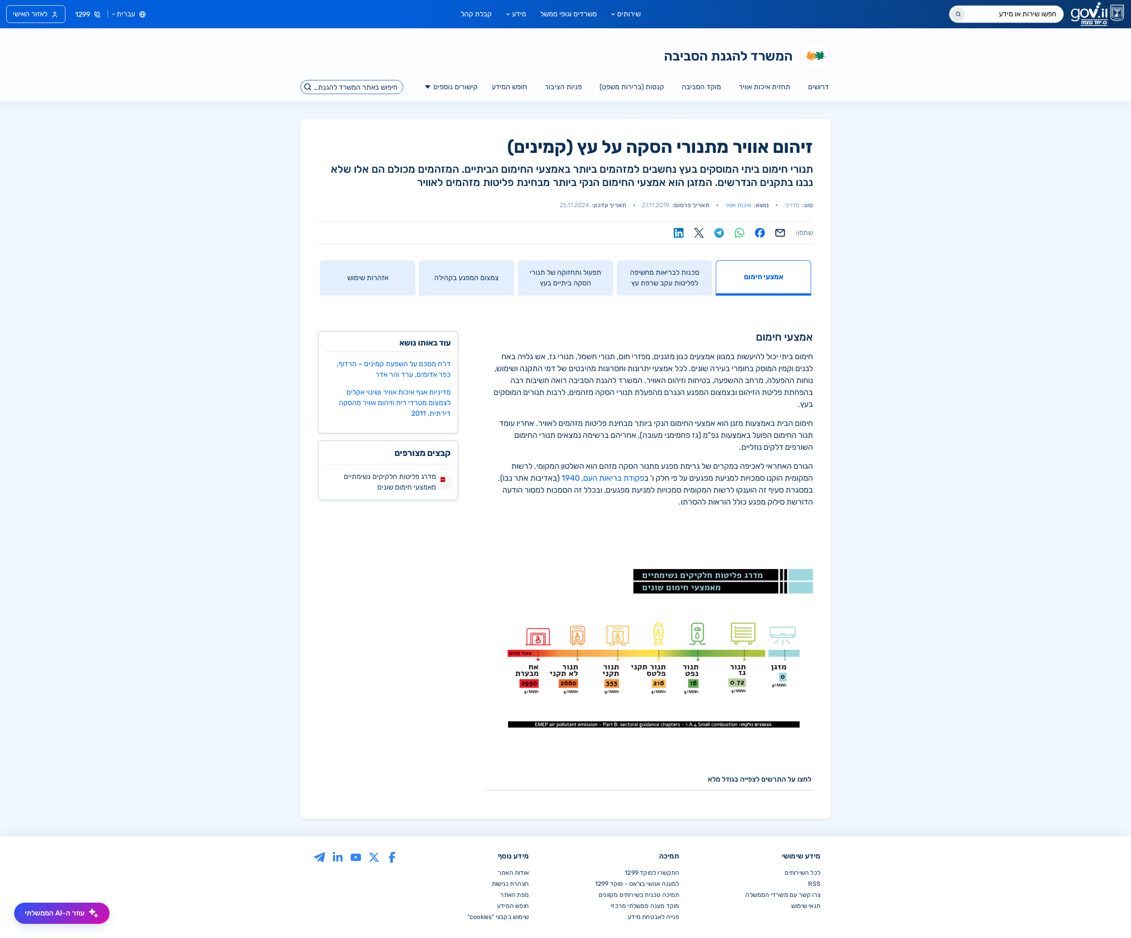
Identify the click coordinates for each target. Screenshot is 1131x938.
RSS (814, 884)
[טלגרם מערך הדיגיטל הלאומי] (319, 857)
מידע (519, 14)
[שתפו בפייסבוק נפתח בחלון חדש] (760, 233)
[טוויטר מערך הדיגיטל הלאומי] (374, 857)
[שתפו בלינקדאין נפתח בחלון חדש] (678, 233)
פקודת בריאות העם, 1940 (603, 478)
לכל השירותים (802, 873)
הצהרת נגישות (510, 884)
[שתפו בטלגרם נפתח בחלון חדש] (719, 233)
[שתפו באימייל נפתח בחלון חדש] (780, 233)
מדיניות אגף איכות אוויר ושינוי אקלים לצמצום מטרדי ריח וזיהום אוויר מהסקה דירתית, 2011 (395, 403)
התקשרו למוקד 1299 (652, 873)
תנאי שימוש (805, 906)
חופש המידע (513, 906)
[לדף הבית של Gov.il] (1097, 14)
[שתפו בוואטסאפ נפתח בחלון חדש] (739, 233)
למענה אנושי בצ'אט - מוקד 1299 (637, 884)
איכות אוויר (738, 205)
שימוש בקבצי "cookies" (498, 917)
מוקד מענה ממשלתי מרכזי (645, 906)
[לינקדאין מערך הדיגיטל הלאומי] (337, 857)
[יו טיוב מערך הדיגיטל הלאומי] (355, 857)
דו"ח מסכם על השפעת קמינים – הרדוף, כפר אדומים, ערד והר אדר (394, 369)
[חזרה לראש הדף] (1106, 913)
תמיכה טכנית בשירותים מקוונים (639, 895)
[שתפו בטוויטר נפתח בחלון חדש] (699, 233)
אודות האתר (513, 873)
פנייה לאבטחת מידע (653, 917)
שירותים (629, 14)
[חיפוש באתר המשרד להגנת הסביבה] (308, 87)
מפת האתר (514, 895)
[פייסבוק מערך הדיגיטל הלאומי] (392, 857)
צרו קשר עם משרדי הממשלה (782, 895)
